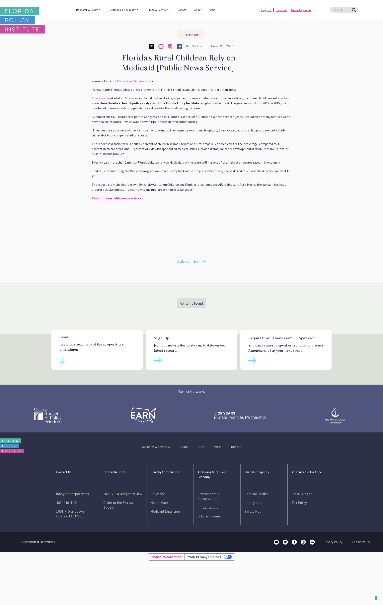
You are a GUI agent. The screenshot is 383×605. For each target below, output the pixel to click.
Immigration (254, 502)
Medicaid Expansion (165, 511)
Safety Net (253, 511)
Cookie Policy (361, 542)
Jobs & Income (208, 516)
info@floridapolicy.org (73, 494)
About (197, 10)
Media (197, 46)
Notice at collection (166, 557)
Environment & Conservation (208, 496)
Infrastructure (207, 507)
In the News (191, 35)
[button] (89, 8)
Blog (212, 10)
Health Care (159, 502)
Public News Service (130, 81)
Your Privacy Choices (204, 557)
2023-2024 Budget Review (122, 494)
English (266, 10)
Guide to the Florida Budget (118, 505)
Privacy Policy (333, 542)
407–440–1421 (67, 502)
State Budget (302, 494)
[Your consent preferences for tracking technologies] (376, 598)
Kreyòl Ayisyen (301, 10)
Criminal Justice (256, 494)
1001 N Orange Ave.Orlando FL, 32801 (70, 513)
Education (158, 494)
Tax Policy (299, 502)
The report (99, 98)
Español (281, 10)
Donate (182, 10)
